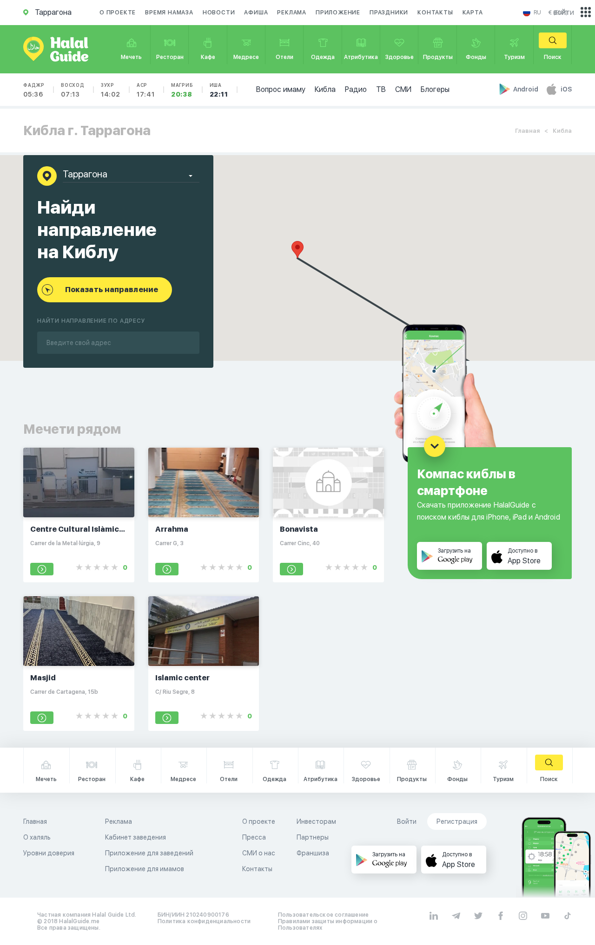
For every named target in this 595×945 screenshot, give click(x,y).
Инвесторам (316, 821)
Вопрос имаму (280, 89)
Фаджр (34, 90)
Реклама (291, 12)
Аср (146, 90)
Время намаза (169, 12)
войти (564, 12)
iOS (566, 89)
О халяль (37, 837)
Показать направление (111, 289)
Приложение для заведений (149, 853)
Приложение (338, 12)
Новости (219, 12)
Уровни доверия (48, 853)
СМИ (403, 89)
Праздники (389, 12)
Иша (219, 90)
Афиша (256, 12)
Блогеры (435, 89)
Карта (473, 12)
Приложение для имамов (144, 869)
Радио (356, 89)
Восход (73, 90)
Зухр (110, 90)
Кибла (325, 89)
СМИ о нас (258, 853)
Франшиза (313, 853)
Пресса (254, 837)
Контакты (435, 12)
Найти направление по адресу (91, 321)
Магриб (182, 90)
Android (526, 89)
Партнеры (313, 837)
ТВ (381, 89)
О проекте (117, 12)
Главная (527, 130)
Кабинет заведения (135, 837)
